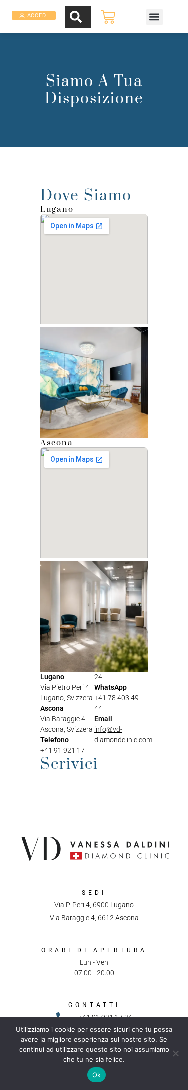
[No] (175, 1053)
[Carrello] (108, 17)
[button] (154, 17)
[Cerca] (78, 17)
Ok (96, 1075)
